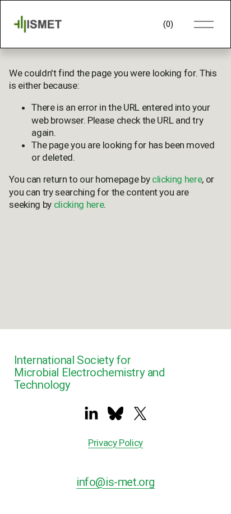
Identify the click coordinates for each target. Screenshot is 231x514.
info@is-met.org (115, 482)
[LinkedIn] (91, 413)
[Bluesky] (115, 413)
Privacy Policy (115, 442)
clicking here (177, 179)
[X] (140, 413)
